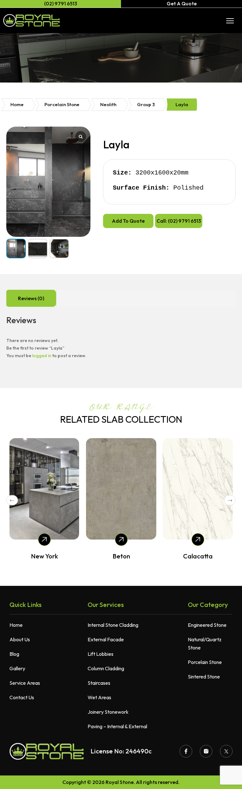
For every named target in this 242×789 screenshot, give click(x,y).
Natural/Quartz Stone (205, 643)
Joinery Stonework (108, 712)
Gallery (17, 668)
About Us (19, 639)
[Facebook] (186, 751)
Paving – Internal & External (117, 726)
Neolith (108, 104)
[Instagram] (206, 751)
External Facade (106, 639)
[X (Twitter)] (226, 751)
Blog (14, 654)
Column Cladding (106, 668)
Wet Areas (99, 697)
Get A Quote (182, 3)
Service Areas (24, 683)
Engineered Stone (207, 625)
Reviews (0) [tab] (31, 298)
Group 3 (146, 104)
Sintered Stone (204, 676)
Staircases (99, 683)
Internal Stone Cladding (113, 625)
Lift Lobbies (100, 654)
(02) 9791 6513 (60, 3)
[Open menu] (230, 21)
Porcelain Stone (61, 104)
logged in (41, 355)
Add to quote (128, 221)
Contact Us (21, 697)
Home (17, 104)
